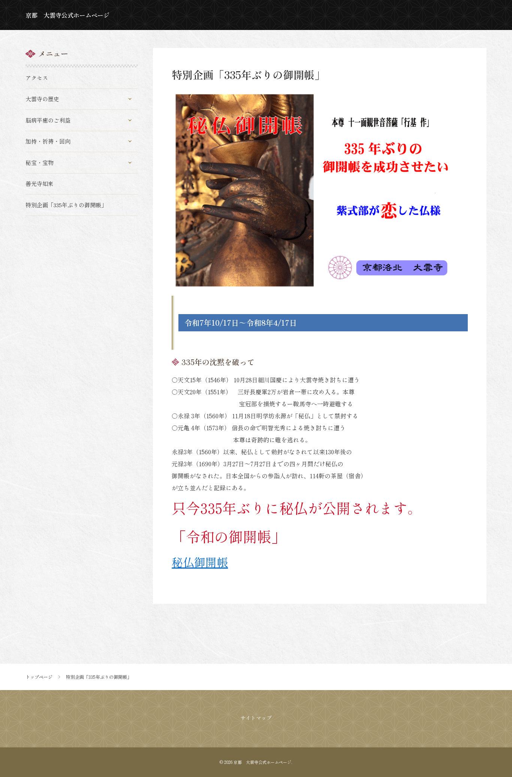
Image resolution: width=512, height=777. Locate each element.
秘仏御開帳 (200, 562)
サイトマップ (256, 718)
